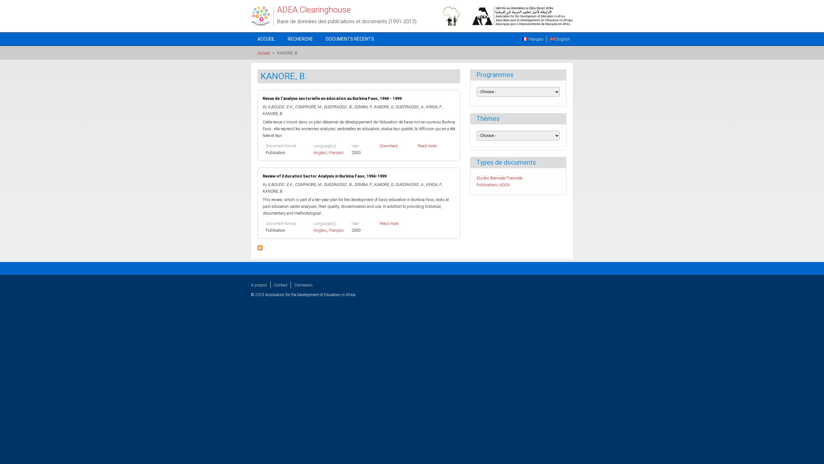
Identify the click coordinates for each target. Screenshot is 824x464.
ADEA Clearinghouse (314, 10)
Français (535, 39)
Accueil (266, 39)
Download (389, 145)
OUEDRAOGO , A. (410, 106)
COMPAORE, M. (308, 106)
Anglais (320, 152)
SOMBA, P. (363, 106)
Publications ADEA (493, 184)
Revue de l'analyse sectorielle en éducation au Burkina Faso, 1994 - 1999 (332, 98)
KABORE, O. (384, 106)
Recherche (300, 39)
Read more (427, 145)
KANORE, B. (273, 113)
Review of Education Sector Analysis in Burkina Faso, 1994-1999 (325, 176)
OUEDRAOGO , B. (338, 106)
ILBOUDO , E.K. (281, 106)
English (562, 39)
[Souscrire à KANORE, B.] (260, 249)
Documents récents (350, 39)
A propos (259, 285)
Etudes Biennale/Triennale (499, 178)
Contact (280, 285)
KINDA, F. (434, 106)
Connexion (303, 285)
